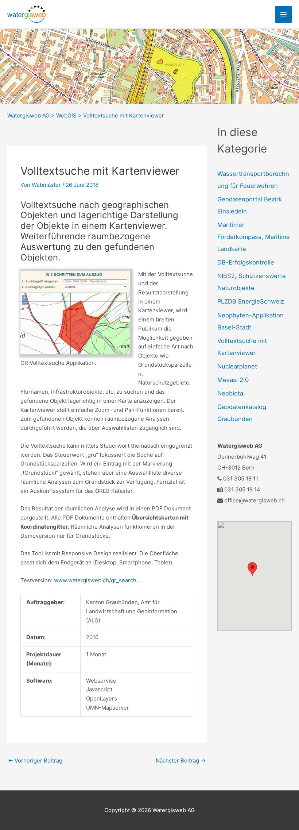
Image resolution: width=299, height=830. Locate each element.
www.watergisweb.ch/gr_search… (97, 580)
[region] (149, 66)
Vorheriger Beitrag (35, 760)
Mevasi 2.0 (233, 379)
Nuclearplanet (237, 366)
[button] (11, 67)
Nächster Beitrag (181, 760)
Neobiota (230, 393)
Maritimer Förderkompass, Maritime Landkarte (253, 236)
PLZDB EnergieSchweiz (250, 301)
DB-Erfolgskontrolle (245, 262)
